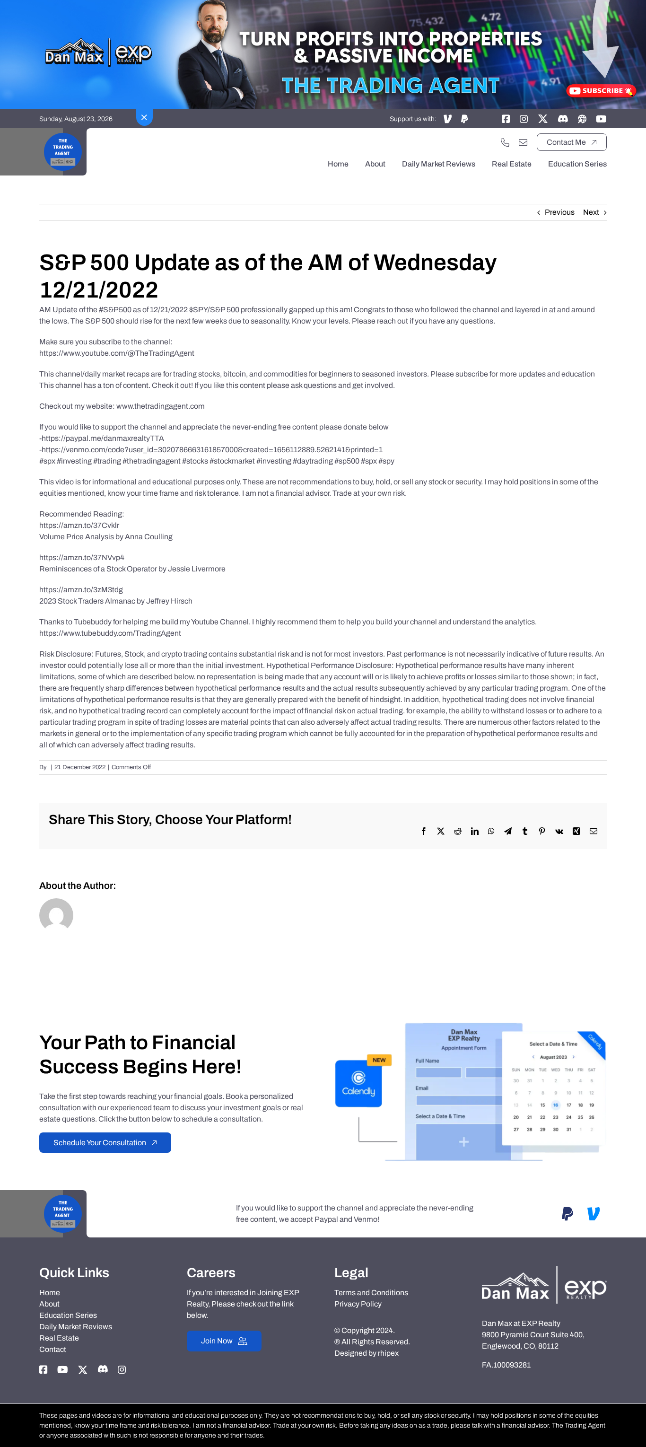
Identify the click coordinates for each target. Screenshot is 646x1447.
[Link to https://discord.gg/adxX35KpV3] (563, 118)
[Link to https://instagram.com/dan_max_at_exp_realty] (524, 118)
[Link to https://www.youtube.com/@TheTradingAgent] (601, 118)
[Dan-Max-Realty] (544, 1269)
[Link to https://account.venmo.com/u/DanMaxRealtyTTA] (448, 118)
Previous (560, 212)
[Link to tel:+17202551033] (505, 142)
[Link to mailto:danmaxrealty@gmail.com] (523, 142)
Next (591, 212)
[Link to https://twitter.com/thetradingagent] (543, 119)
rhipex (388, 1353)
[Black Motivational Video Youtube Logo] (63, 132)
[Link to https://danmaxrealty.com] (582, 118)
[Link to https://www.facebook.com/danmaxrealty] (506, 118)
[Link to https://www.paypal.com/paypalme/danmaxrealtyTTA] (464, 118)
